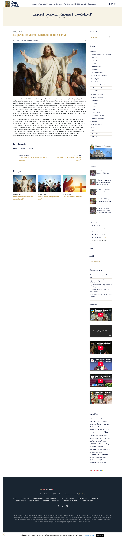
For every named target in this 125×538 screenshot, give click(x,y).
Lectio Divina (95, 91)
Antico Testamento (98, 94)
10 (90, 235)
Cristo (92, 427)
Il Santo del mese (97, 125)
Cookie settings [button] (89, 535)
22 (102, 238)
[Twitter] (112, 4)
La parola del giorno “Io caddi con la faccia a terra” (100, 281)
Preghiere (94, 121)
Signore (105, 457)
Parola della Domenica (88, 499)
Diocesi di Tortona (96, 430)
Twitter (23, 148)
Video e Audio (95, 137)
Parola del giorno (67, 499)
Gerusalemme (100, 433)
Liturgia (95, 60)
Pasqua (103, 444)
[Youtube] (114, 4)
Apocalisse (100, 418)
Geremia (95, 433)
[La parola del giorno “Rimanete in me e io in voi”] (49, 69)
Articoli (93, 51)
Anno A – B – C (97, 88)
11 (92, 235)
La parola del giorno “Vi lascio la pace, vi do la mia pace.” (33, 159)
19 (95, 238)
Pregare (108, 444)
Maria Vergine (105, 438)
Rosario (95, 103)
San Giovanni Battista (105, 449)
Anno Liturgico (97, 112)
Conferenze (94, 57)
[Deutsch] (98, 470)
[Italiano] (99, 470)
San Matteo (94, 455)
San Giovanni (94, 449)
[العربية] (90, 470)
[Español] (102, 470)
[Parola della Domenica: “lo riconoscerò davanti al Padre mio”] (24, 183)
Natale (100, 441)
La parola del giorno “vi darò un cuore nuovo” (99, 291)
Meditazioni (94, 100)
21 (99, 238)
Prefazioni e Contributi (97, 118)
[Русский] (101, 470)
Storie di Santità (71, 501)
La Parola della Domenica (98, 85)
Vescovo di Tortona (96, 134)
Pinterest (30, 148)
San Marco (99, 452)
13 (97, 235)
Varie (94, 63)
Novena (105, 441)
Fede (107, 430)
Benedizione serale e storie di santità (101, 54)
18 (92, 238)
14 (99, 235)
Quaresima (100, 446)
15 (102, 235)
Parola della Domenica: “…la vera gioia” (72, 197)
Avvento (105, 421)
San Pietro (92, 457)
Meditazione (93, 441)
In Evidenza (94, 69)
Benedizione (93, 424)
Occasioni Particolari (98, 115)
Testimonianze (95, 131)
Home (42, 18)
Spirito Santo (93, 460)
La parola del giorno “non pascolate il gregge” (101, 295)
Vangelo (99, 460)
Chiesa (99, 424)
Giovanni (35, 40)
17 (90, 238)
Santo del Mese (98, 457)
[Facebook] (109, 4)
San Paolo (103, 455)
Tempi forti (96, 79)
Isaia (97, 435)
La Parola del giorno (50, 18)
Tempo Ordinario (97, 82)
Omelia (93, 444)
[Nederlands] (93, 470)
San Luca (92, 452)
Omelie (93, 109)
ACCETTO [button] (100, 535)
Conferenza (105, 424)
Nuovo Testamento (98, 97)
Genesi (91, 433)
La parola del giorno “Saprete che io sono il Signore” (101, 286)
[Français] (96, 470)
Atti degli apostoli (96, 421)
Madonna (97, 438)
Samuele (105, 446)
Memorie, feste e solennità (100, 75)
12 (94, 235)
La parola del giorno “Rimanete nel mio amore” (68, 159)
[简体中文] (92, 470)
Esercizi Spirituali (96, 66)
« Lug (91, 248)
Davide (95, 427)
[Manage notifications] (3, 534)
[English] (95, 470)
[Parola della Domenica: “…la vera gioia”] (74, 183)
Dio (99, 427)
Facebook (15, 148)
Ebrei (103, 429)
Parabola (99, 444)
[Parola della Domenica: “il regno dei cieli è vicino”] (49, 183)
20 (97, 238)
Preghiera (93, 446)
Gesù (30, 40)
